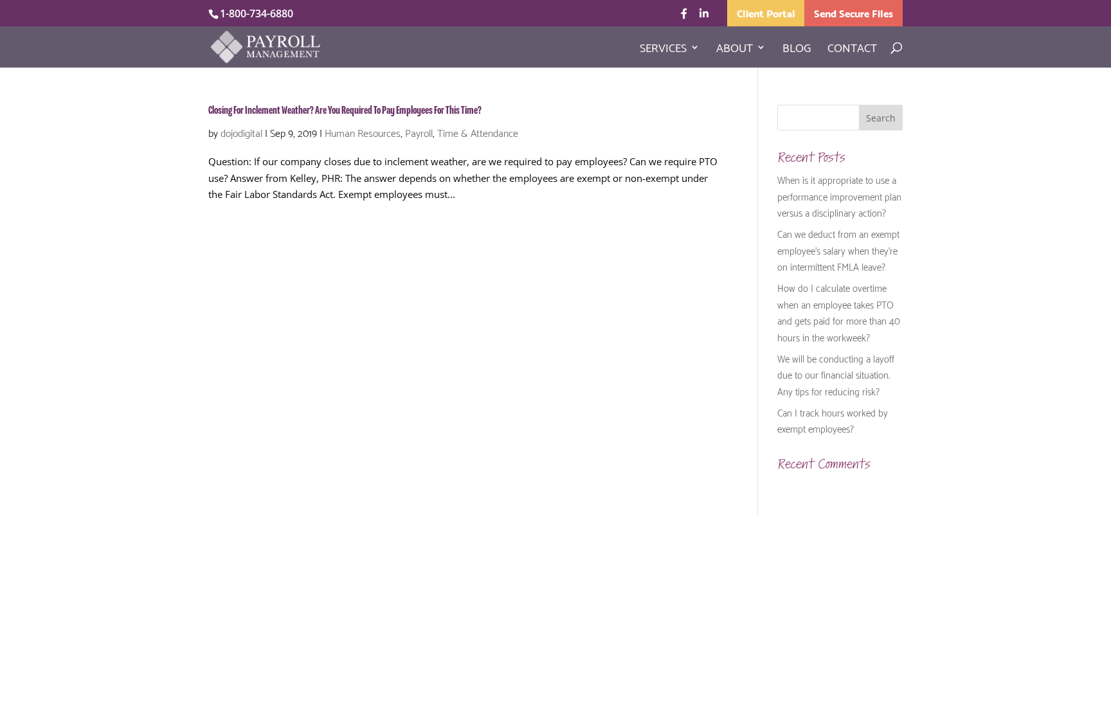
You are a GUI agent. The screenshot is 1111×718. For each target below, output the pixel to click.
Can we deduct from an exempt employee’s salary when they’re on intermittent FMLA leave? (838, 249)
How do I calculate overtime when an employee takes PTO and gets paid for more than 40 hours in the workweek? (838, 312)
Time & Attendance (477, 132)
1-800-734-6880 (256, 13)
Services (663, 49)
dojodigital (241, 132)
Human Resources (363, 132)
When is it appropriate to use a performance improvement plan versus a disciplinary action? (839, 195)
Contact (852, 49)
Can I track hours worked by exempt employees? (832, 420)
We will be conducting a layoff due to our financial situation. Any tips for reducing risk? (835, 374)
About (734, 49)
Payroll (419, 132)
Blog (796, 49)
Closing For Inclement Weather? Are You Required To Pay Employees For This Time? (345, 110)
